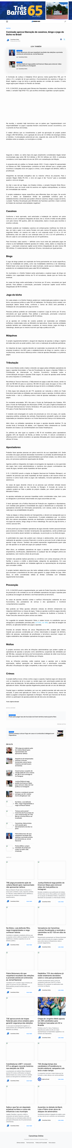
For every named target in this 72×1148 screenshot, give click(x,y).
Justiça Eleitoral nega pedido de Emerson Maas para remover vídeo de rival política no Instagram (39, 64)
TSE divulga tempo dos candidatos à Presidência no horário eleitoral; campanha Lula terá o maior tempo (51, 1067)
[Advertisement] (36, 106)
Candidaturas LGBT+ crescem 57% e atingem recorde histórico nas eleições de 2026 (19, 1066)
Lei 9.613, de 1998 (41, 622)
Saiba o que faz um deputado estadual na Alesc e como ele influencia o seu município (18, 1109)
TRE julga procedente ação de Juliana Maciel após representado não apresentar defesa (24, 750)
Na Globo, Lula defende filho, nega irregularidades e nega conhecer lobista (24, 803)
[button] (7, 21)
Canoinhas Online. (43, 1139)
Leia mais (29, 901)
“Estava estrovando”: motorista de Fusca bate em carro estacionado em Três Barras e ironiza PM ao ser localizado (24, 814)
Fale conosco (52, 1142)
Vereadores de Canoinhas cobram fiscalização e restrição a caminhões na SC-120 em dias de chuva (52, 931)
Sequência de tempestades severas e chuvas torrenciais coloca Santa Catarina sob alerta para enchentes (24, 762)
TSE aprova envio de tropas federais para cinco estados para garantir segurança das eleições (19, 1021)
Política (8, 28)
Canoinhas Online (14, 39)
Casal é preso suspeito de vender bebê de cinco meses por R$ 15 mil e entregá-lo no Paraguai (24, 773)
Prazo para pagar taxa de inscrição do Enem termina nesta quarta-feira (32, 716)
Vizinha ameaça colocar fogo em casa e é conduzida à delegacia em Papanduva (31, 733)
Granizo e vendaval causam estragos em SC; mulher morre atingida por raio (24, 794)
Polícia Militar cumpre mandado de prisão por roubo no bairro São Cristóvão (23, 848)
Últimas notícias (21, 1142)
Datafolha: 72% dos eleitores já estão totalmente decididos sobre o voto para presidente (50, 975)
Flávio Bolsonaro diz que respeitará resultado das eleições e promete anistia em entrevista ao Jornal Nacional (40, 52)
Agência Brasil (45, 1079)
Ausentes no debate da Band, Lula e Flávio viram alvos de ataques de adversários (50, 1109)
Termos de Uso (30, 1142)
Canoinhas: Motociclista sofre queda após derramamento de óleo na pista (23, 825)
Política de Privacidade (41, 1142)
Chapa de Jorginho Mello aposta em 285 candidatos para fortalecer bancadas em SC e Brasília (51, 1022)
